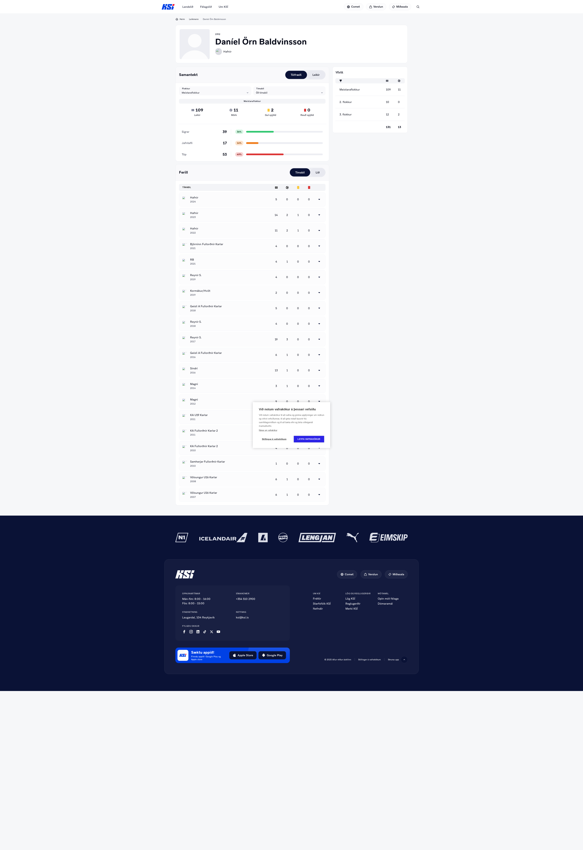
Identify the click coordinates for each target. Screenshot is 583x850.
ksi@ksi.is (242, 617)
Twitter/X (212, 632)
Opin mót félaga (388, 598)
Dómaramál (385, 603)
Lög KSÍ (350, 598)
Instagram (191, 632)
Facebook (184, 632)
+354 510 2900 (245, 599)
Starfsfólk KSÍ (322, 603)
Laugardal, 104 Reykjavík (198, 617)
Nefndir (318, 608)
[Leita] (417, 6)
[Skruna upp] (404, 659)
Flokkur (186, 88)
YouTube (218, 632)
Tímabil (260, 88)
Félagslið (206, 7)
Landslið (187, 7)
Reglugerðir (352, 603)
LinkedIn (198, 632)
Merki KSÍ (351, 608)
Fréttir (317, 598)
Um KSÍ (223, 7)
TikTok (205, 632)
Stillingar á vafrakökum (369, 659)
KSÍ (168, 7)
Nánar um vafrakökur (268, 430)
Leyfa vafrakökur (309, 439)
